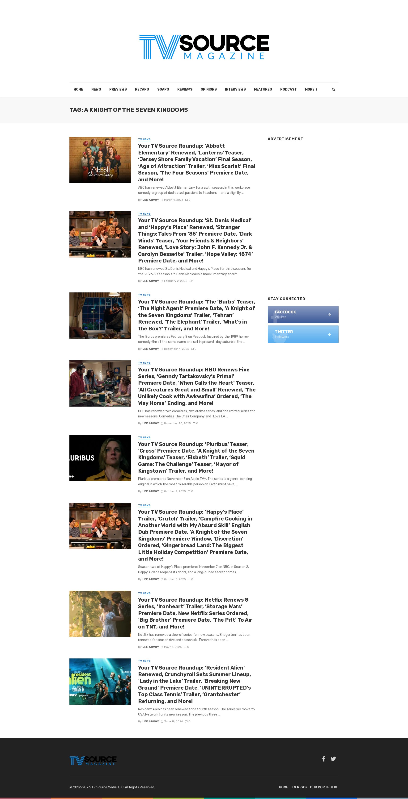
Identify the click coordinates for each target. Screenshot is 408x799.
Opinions (209, 89)
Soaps (163, 89)
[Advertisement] (303, 216)
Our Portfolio (323, 787)
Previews (118, 89)
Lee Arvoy (150, 199)
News (96, 89)
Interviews (235, 89)
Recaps (142, 89)
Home (78, 89)
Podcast (288, 89)
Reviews (184, 89)
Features (263, 89)
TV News (144, 139)
